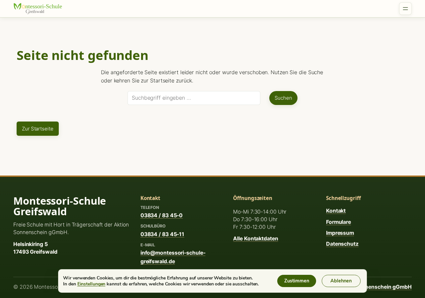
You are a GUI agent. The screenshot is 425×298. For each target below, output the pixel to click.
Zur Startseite (37, 128)
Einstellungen (91, 284)
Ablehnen (341, 280)
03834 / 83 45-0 (161, 215)
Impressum (340, 233)
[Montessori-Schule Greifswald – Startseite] (41, 8)
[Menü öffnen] (405, 8)
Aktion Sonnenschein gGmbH (374, 287)
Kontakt (336, 211)
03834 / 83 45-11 (162, 234)
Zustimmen (296, 280)
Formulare (338, 222)
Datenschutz (342, 244)
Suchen (283, 98)
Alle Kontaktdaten (255, 238)
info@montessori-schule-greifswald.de (173, 257)
